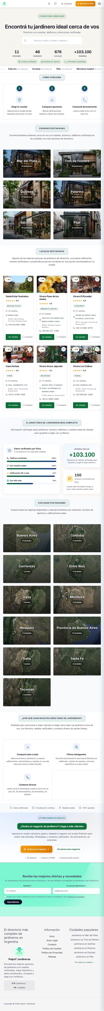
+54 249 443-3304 (84, 395)
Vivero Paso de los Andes (49, 297)
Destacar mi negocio (36, 849)
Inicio (52, 936)
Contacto (52, 944)
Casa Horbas (12, 366)
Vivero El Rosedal (82, 296)
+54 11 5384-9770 (84, 328)
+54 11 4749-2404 (16, 395)
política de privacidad (76, 897)
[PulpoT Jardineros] (4, 3)
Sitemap (52, 956)
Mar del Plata (14, 306)
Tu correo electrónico (76, 886)
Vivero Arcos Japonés (51, 366)
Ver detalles (13, 337)
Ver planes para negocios (68, 849)
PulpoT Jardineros (19, 959)
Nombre (27, 886)
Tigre (9, 376)
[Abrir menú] (99, 3)
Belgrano (45, 376)
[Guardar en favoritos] (30, 279)
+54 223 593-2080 (16, 325)
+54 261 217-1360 (50, 331)
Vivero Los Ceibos (82, 366)
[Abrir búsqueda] (49, 4)
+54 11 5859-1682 (50, 399)
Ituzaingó (79, 306)
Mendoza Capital (49, 309)
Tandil (77, 376)
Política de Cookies (52, 948)
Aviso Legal (52, 940)
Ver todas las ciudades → (85, 962)
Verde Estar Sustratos (17, 296)
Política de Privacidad (52, 952)
